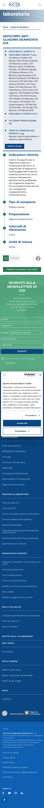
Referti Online (14, 146)
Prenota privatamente (12, 569)
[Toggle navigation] (4, 4)
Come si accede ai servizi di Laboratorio (20, 514)
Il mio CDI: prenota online (14, 581)
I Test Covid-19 (9, 508)
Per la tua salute (11, 607)
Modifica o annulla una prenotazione (19, 586)
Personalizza (30, 415)
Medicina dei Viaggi (11, 681)
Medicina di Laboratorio (15, 494)
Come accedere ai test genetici (17, 519)
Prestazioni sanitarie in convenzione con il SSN (21, 563)
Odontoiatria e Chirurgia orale (16, 479)
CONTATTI (6, 699)
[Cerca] (39, 4)
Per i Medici (8, 643)
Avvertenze (8, 777)
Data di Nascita (9, 339)
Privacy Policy (9, 757)
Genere (4, 332)
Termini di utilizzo (11, 753)
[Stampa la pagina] (38, 258)
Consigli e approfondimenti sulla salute (21, 615)
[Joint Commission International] (4, 713)
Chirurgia (6, 457)
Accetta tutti (22, 423)
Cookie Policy (9, 762)
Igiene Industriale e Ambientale (17, 675)
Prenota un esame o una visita (22, 269)
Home (5, 27)
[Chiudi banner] (40, 375)
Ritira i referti (8, 592)
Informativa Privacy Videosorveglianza (20, 772)
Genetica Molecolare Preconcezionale (20, 538)
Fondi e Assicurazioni (12, 575)
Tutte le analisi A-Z (11, 503)
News (5, 691)
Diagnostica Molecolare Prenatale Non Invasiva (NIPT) (20, 531)
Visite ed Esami (10, 437)
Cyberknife (7, 468)
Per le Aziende (10, 661)
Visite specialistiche (11, 446)
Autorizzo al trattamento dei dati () (20, 359)
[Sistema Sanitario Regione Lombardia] (25, 713)
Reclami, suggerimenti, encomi (17, 597)
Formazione (8, 652)
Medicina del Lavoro (11, 670)
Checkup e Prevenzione (13, 462)
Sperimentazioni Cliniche (14, 544)
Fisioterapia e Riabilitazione (15, 473)
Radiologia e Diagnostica (14, 451)
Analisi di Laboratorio (19, 27)
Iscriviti (22, 351)
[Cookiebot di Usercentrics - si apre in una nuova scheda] (26, 375)
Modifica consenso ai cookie (15, 767)
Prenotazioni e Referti (14, 553)
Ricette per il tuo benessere (17, 636)
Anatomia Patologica (12, 525)
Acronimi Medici (10, 627)
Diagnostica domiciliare (13, 484)
